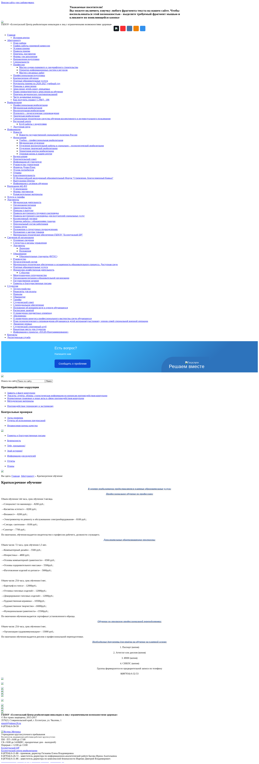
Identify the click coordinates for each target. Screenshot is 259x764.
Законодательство (22, 207)
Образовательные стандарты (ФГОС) (38, 256)
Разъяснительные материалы (28, 194)
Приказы (17, 294)
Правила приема (21, 51)
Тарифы (17, 299)
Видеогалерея (20, 156)
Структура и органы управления (30, 243)
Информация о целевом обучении (30, 183)
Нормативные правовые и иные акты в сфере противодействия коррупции (45, 398)
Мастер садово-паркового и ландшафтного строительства (48, 67)
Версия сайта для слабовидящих (17, 2)
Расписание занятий (23, 310)
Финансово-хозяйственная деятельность (33, 270)
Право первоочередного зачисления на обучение (38, 91)
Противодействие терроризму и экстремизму (30, 406)
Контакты (12, 334)
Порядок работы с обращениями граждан (34, 221)
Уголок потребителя (23, 170)
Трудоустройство (22, 288)
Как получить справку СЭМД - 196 (31, 99)
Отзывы (17, 172)
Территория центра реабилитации (36, 151)
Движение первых (22, 324)
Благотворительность (24, 175)
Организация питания (24, 205)
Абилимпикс (19, 315)
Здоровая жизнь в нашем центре (35, 153)
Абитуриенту (14, 40)
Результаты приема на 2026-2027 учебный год (36, 83)
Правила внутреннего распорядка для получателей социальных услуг (49, 216)
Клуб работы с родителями (33, 124)
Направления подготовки (26, 59)
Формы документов (23, 191)
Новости (17, 132)
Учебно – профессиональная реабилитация (41, 140)
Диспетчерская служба (18, 337)
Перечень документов (24, 54)
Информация (14, 129)
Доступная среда (21, 126)
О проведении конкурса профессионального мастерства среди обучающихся (52, 318)
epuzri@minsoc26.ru (11, 723)
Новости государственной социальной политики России (48, 135)
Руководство (19, 259)
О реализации (20, 189)
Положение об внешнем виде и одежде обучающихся (40, 307)
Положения (25, 251)
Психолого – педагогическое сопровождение (36, 113)
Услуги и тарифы (16, 197)
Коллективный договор (25, 218)
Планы (10, 466)
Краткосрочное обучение (26, 78)
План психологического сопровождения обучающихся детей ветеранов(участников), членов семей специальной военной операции (80, 321)
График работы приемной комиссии (31, 45)
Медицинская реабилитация (27, 108)
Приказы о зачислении (24, 86)
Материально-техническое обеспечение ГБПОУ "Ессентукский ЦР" (48, 234)
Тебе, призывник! (16, 445)
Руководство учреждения (26, 164)
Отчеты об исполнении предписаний (26, 420)
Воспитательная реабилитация (29, 110)
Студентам (12, 286)
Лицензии (24, 248)
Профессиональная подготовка (29, 75)
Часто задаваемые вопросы (27, 97)
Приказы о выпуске (23, 210)
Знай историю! (14, 451)
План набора (19, 43)
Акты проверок (15, 418)
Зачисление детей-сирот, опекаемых (31, 89)
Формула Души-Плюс (24, 167)
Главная (11, 35)
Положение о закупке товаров (28, 232)
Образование (20, 253)
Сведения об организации (20, 237)
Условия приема (21, 48)
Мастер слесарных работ (31, 72)
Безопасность (14, 440)
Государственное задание (26, 280)
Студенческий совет (23, 302)
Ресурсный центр (22, 121)
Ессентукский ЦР (10, 748)
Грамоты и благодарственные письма (32, 283)
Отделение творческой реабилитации (38, 148)
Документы (13, 199)
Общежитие (19, 297)
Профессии (19, 64)
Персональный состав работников (30, 224)
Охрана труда (20, 226)
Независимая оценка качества (22, 425)
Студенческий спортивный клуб (29, 326)
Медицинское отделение (31, 143)
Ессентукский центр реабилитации (19, 750)
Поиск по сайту (9, 381)
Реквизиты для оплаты (24, 291)
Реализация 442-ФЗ (17, 186)
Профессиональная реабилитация (30, 105)
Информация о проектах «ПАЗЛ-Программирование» (40, 332)
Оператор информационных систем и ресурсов (43, 70)
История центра (21, 37)
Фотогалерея (19, 137)
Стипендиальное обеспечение (28, 305)
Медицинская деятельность (27, 202)
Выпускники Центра (24, 180)
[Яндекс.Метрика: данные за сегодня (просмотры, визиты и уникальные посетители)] (11, 731)
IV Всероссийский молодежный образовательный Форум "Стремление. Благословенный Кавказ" (63, 178)
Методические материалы (20, 401)
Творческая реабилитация (26, 116)
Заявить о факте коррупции (21, 393)
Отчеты (11, 461)
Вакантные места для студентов (29, 329)
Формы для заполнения (25, 56)
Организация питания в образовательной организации (41, 278)
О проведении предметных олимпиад (32, 313)
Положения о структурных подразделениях (35, 229)
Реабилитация (14, 102)
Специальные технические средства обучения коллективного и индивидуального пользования (61, 118)
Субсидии (24, 272)
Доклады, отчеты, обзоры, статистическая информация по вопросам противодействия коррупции (57, 395)
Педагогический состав (25, 261)
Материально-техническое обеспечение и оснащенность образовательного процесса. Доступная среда (65, 264)
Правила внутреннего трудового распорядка (36, 213)
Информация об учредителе (27, 162)
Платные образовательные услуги (30, 81)
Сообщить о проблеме (73, 363)
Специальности (21, 62)
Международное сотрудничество (30, 275)
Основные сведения (23, 240)
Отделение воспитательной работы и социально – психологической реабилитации (61, 145)
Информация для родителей (21, 456)
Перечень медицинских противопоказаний (35, 94)
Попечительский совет (25, 159)
